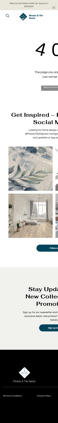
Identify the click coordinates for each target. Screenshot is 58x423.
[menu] (54, 7)
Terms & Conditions (12, 396)
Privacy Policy (44, 396)
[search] (7, 16)
